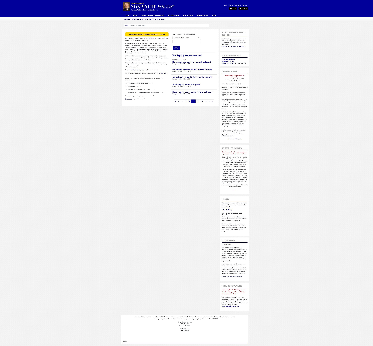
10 (189, 101)
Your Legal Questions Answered (152, 15)
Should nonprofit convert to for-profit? (186, 84)
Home (127, 15)
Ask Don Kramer (173, 15)
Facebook (244, 8)
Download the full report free (230, 306)
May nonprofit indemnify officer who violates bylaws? (191, 62)
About (135, 15)
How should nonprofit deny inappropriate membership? (192, 69)
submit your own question (137, 70)
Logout (231, 5)
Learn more (234, 190)
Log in (225, 5)
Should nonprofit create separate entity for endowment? (192, 92)
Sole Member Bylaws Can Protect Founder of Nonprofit (179, 19)
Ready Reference (202, 15)
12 (197, 101)
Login (224, 63)
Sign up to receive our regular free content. (234, 46)
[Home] (154, 6)
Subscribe (238, 5)
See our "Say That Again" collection (232, 276)
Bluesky (233, 8)
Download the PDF (228, 61)
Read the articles (228, 59)
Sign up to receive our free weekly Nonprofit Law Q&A (147, 34)
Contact (245, 5)
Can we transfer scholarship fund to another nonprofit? (192, 77)
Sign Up (231, 63)
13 (202, 101)
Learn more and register (234, 139)
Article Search (188, 15)
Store (214, 15)
